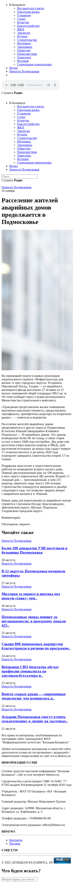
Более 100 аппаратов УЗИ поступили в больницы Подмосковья (34, 550)
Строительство (27, 39)
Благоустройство (28, 25)
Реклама (14, 843)
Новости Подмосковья (24, 71)
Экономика (24, 46)
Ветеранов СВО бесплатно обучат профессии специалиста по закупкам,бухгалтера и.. (30, 671)
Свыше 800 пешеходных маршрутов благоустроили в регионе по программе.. (36, 646)
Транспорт (24, 57)
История (22, 61)
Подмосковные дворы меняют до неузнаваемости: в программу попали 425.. (34, 621)
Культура (23, 22)
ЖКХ (20, 29)
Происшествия (27, 54)
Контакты (15, 840)
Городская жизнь (28, 11)
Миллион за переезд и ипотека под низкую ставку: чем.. (31, 596)
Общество (24, 50)
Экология (23, 32)
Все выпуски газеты (30, 8)
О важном (24, 15)
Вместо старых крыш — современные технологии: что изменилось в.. (34, 696)
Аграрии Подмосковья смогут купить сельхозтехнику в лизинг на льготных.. (35, 719)
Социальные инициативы (34, 64)
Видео (13, 68)
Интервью (24, 43)
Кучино (22, 36)
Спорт (21, 18)
